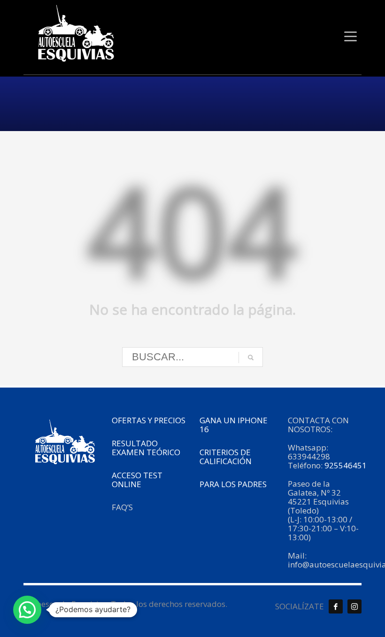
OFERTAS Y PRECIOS (148, 420)
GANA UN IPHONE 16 (234, 425)
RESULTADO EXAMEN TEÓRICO (146, 448)
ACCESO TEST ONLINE (137, 479)
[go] (251, 357)
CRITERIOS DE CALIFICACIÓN (226, 456)
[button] (27, 610)
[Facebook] (336, 606)
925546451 (346, 465)
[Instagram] (354, 606)
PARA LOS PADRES (234, 484)
